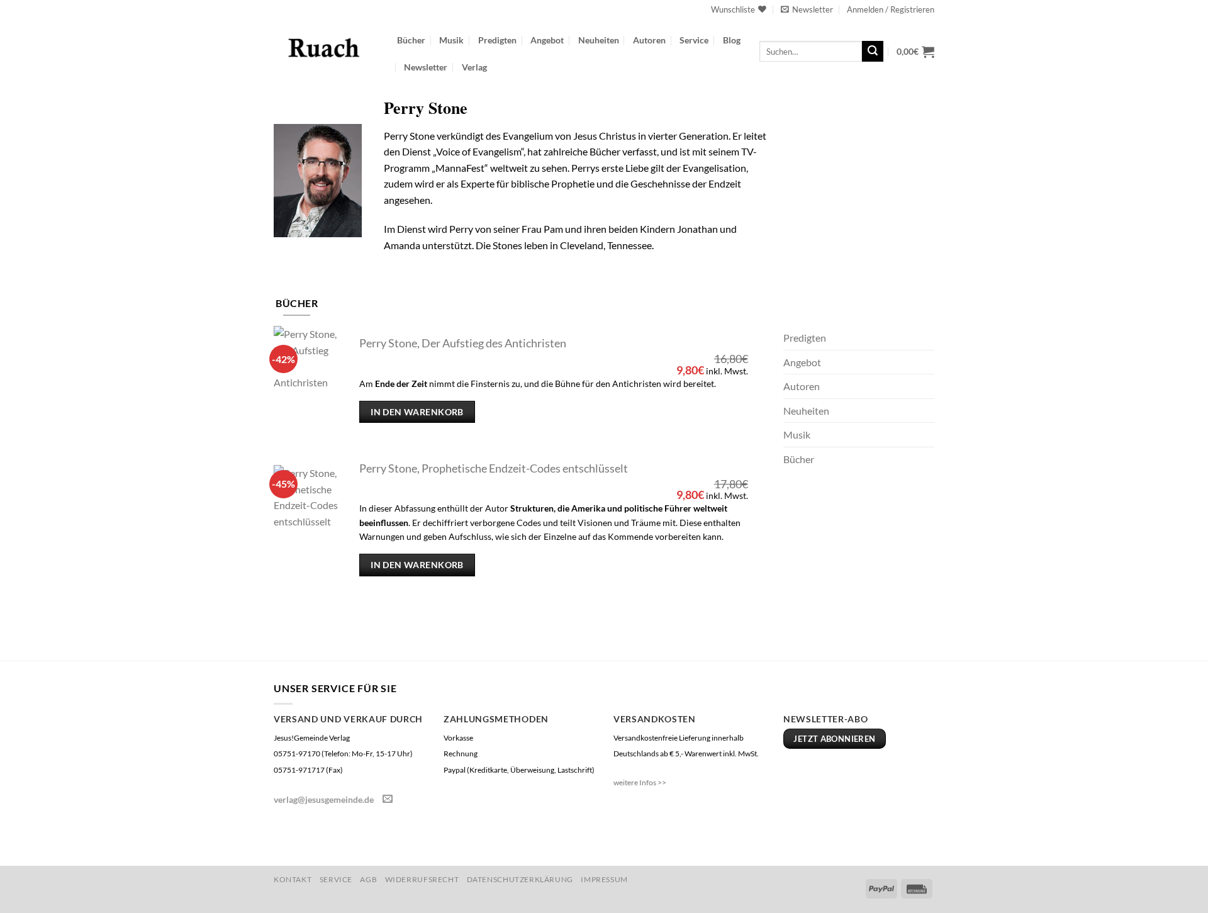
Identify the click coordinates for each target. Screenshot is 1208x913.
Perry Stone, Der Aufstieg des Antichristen (462, 343)
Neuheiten (598, 40)
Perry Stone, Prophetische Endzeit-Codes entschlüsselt (493, 468)
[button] (807, 9)
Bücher (411, 40)
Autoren (649, 40)
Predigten (497, 40)
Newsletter (425, 67)
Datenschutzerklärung (520, 879)
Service (694, 40)
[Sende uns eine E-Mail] (388, 799)
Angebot (547, 40)
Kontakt (292, 879)
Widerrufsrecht (422, 879)
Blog (732, 40)
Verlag (474, 67)
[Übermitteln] (872, 51)
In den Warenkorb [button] (417, 411)
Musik (451, 40)
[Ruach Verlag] (326, 47)
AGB (368, 879)
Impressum (604, 879)
